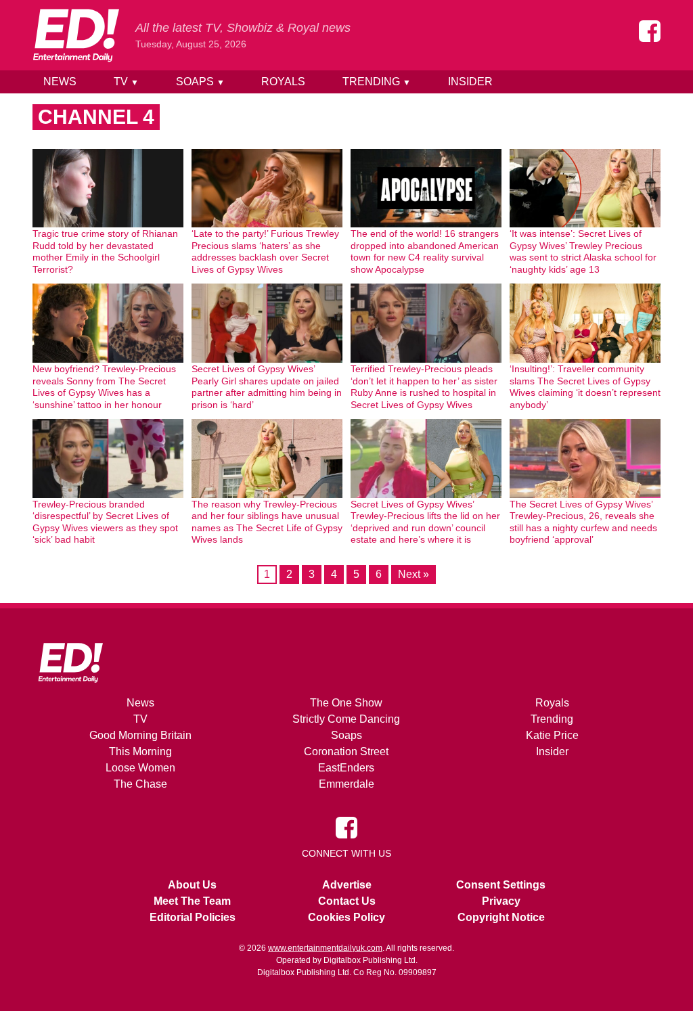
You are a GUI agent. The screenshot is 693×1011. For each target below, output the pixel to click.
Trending (376, 81)
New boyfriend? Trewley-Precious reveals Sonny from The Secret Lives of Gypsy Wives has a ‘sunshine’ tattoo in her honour (104, 386)
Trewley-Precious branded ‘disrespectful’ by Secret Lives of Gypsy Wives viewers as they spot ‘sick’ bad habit (105, 522)
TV (126, 81)
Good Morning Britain (140, 735)
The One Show (346, 703)
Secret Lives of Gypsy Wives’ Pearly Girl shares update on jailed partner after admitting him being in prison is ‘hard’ (267, 386)
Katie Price (552, 735)
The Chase (140, 784)
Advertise (347, 885)
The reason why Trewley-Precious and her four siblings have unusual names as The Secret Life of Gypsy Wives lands (267, 522)
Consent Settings (500, 885)
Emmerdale (346, 784)
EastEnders (346, 767)
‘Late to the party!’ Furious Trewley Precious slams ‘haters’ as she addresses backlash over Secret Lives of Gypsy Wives (265, 251)
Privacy (501, 901)
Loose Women (140, 767)
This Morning (140, 751)
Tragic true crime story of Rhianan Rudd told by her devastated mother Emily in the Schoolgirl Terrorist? (105, 251)
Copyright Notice (501, 917)
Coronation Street (346, 751)
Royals (283, 81)
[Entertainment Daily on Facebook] (650, 31)
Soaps (200, 81)
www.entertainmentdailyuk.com (325, 948)
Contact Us (347, 901)
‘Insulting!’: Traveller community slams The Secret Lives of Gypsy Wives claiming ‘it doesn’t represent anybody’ (585, 386)
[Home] (75, 35)
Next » (413, 574)
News (59, 81)
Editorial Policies (193, 917)
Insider (470, 81)
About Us (192, 885)
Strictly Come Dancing (346, 719)
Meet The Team (192, 901)
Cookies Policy (346, 917)
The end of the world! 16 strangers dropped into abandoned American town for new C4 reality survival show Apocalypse (425, 251)
